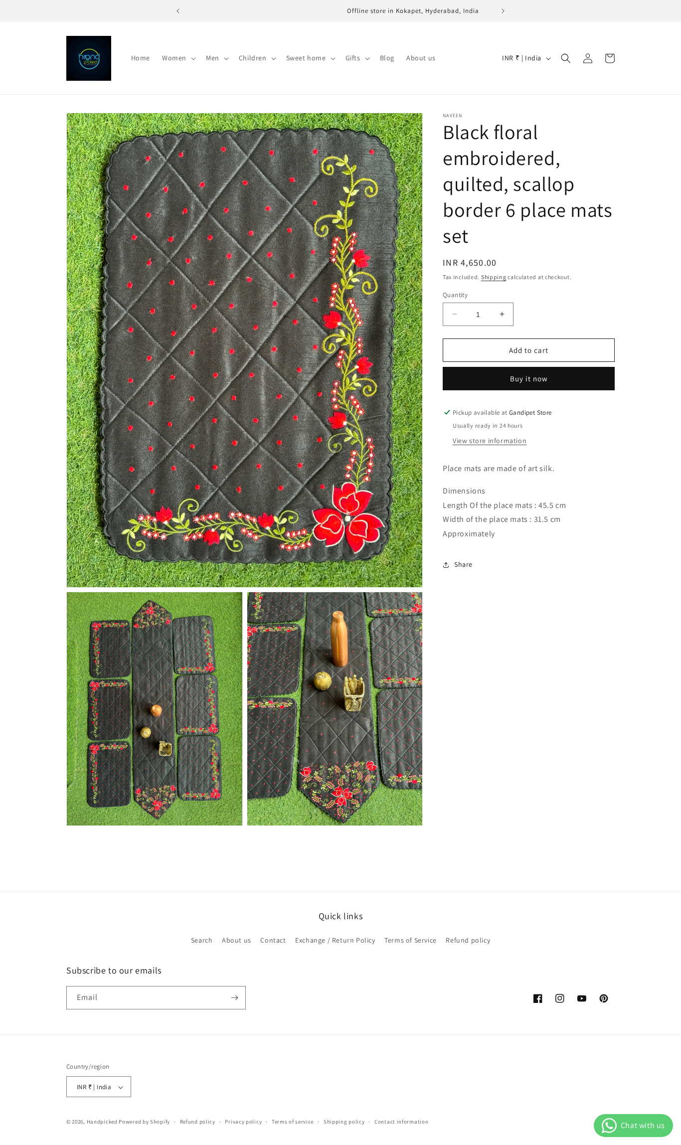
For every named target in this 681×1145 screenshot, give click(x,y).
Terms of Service (410, 940)
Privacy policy (243, 1122)
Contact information (401, 1122)
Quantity (455, 294)
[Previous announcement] (178, 11)
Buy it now (529, 378)
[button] (178, 57)
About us (236, 940)
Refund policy (468, 940)
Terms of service (293, 1122)
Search (202, 940)
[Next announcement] (503, 11)
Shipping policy (344, 1122)
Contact (273, 940)
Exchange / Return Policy (335, 940)
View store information (489, 440)
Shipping (494, 277)
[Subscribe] (234, 997)
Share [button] (463, 564)
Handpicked (102, 1122)
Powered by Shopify (144, 1122)
